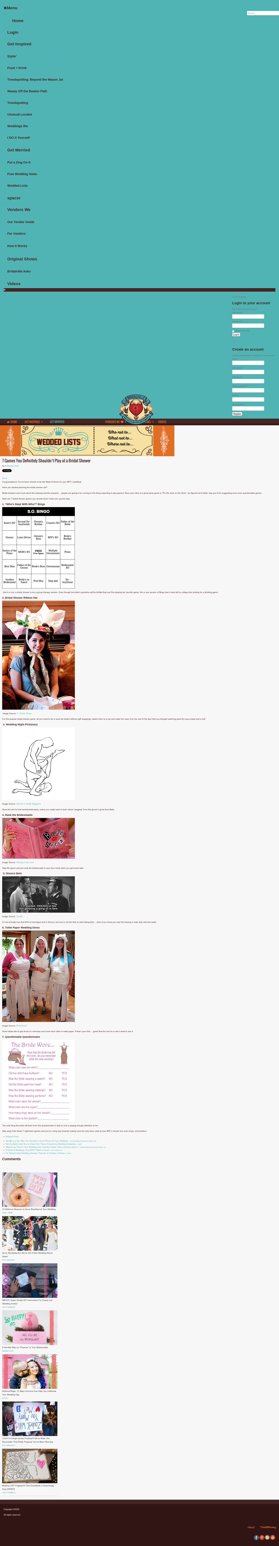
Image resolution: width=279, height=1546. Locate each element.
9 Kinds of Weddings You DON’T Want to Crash (27, 1150)
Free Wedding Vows (14, 168)
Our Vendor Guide (13, 216)
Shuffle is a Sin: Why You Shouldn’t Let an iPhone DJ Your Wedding (37, 1141)
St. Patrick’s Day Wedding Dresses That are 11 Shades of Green (35, 1153)
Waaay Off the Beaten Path (16, 85)
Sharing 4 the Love (25, 862)
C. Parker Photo (24, 713)
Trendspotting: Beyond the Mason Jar (20, 74)
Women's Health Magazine (28, 804)
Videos (10, 278)
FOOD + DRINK (7, 1213)
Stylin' (9, 50)
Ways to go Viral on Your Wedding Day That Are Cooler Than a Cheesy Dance (42, 1147)
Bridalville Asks (12, 265)
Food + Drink (11, 62)
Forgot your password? (246, 341)
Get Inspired (13, 38)
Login (9, 26)
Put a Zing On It (12, 157)
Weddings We (12, 120)
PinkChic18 (21, 1026)
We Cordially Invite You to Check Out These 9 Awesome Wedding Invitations (41, 1144)
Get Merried (12, 144)
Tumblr (19, 916)
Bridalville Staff (11, 466)
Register (237, 413)
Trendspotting (12, 97)
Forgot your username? (247, 343)
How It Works (12, 240)
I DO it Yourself (12, 132)
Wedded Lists (12, 180)
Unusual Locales (13, 109)
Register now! (264, 309)
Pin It (4, 478)
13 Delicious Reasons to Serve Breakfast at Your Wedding (29, 1209)
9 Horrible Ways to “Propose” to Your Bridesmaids (25, 1347)
